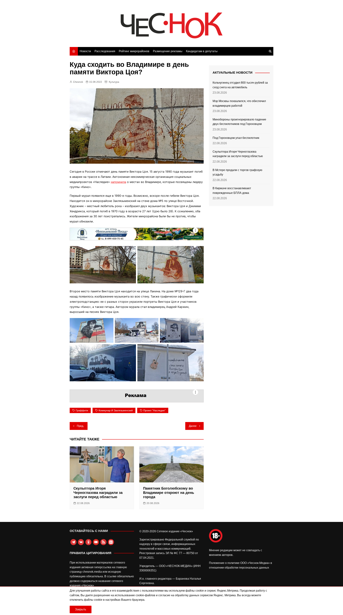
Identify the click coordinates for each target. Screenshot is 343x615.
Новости (85, 51)
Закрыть (80, 609)
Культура (114, 81)
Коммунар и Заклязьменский (116, 410)
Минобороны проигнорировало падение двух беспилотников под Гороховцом (239, 122)
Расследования (105, 51)
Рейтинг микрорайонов (134, 51)
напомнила (118, 182)
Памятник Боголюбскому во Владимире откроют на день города (168, 492)
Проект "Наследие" (154, 410)
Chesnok (78, 81)
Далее (193, 425)
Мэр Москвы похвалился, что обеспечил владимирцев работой (239, 103)
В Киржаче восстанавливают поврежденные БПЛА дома (232, 190)
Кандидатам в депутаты (202, 51)
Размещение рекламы (167, 51)
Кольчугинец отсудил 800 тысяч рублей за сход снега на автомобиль (240, 85)
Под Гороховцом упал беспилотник (236, 137)
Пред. (80, 425)
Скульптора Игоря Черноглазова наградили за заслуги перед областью (98, 492)
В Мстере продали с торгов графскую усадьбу (237, 172)
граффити (82, 410)
